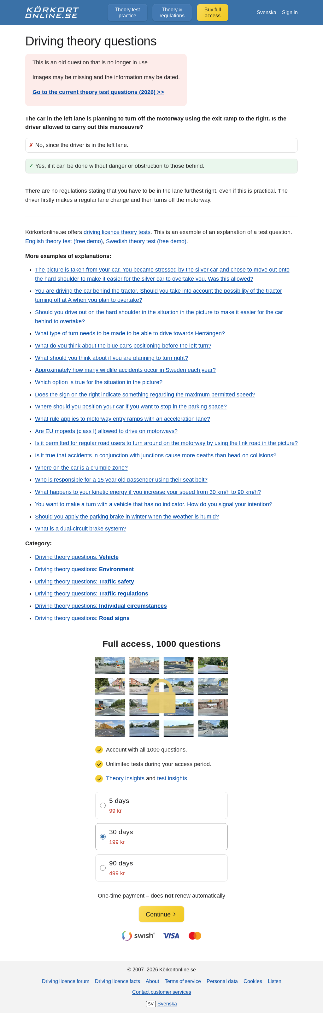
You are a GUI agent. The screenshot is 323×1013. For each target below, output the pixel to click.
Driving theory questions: (77, 557)
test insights (172, 778)
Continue (158, 914)
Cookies (253, 981)
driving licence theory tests (117, 232)
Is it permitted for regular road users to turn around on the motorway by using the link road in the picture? (166, 443)
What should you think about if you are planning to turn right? (111, 358)
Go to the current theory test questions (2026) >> (98, 92)
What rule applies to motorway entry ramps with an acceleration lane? (122, 419)
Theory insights (125, 778)
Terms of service (183, 981)
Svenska (266, 12)
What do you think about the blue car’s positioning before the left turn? (123, 346)
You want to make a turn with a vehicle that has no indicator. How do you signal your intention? (153, 504)
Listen (274, 981)
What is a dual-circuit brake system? (80, 528)
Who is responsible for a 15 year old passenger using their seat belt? (121, 480)
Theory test (127, 12)
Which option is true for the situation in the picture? (98, 382)
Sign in (290, 12)
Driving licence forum (65, 981)
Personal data (222, 981)
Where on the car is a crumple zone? (81, 468)
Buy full (212, 12)
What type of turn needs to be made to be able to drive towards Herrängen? (130, 333)
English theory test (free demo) (64, 241)
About (152, 981)
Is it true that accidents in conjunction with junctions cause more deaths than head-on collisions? (155, 455)
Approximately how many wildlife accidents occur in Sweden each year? (125, 370)
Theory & (172, 12)
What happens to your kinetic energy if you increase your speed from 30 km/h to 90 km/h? (148, 492)
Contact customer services (161, 992)
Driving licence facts (117, 981)
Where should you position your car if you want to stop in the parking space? (131, 406)
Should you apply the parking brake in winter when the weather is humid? (127, 516)
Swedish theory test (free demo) (146, 241)
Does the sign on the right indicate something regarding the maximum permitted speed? (145, 394)
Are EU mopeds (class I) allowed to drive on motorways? (106, 431)
